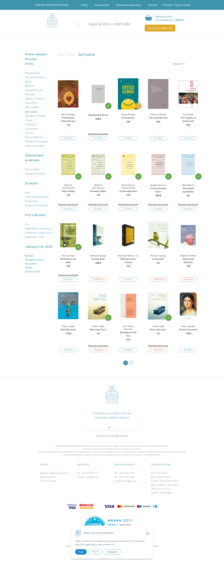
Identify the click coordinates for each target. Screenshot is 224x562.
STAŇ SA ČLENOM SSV (160, 28)
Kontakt (152, 4)
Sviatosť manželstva (36, 205)
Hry (27, 224)
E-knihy (29, 133)
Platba (28, 267)
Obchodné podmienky (128, 4)
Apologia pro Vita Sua (128, 331)
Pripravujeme (32, 73)
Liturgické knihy (34, 90)
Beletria (29, 86)
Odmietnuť (112, 552)
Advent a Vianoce (34, 146)
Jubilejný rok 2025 (38, 246)
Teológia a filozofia (35, 116)
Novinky (31, 59)
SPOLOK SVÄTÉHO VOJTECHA (52, 4)
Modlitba (30, 94)
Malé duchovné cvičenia (128, 259)
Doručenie (31, 263)
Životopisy (30, 124)
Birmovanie (31, 201)
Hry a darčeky (35, 215)
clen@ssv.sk (130, 481)
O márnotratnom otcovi (158, 188)
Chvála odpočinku (128, 188)
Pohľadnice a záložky (36, 141)
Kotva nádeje (68, 188)
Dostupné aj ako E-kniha (98, 134)
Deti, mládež (32, 107)
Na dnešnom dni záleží (68, 259)
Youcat (28, 120)
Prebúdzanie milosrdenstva (68, 117)
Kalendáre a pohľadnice (38, 228)
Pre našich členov (35, 77)
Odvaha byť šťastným (188, 259)
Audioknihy (31, 129)
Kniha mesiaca (36, 54)
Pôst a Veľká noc (34, 137)
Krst (27, 192)
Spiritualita (31, 111)
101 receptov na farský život (188, 117)
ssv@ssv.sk (92, 477)
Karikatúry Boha (98, 188)
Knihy (84, 4)
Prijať (81, 552)
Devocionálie (102, 4)
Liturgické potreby (35, 174)
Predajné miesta (34, 259)
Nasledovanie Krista (98, 114)
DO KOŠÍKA (68, 138)
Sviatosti (31, 183)
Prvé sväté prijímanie (37, 197)
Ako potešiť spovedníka (188, 188)
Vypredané (98, 279)
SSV (61, 55)
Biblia (28, 81)
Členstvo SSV (32, 271)
